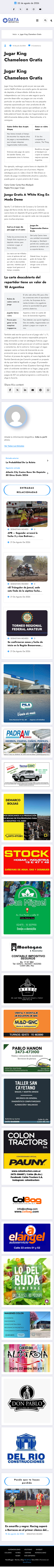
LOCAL (18, 1491)
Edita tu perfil (41, 437)
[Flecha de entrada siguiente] (47, 473)
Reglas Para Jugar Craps (14, 187)
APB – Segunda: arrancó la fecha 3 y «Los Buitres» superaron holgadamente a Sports (23, 534)
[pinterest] (40, 390)
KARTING (28, 1549)
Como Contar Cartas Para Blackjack (18, 184)
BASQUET (39, 1546)
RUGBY (18, 1552)
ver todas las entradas (14, 446)
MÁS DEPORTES (29, 1552)
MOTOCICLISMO (40, 1549)
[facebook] (10, 390)
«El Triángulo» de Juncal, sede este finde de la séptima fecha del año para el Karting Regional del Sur (25, 589)
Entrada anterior (12, 458)
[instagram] (34, 9)
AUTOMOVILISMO (14, 1546)
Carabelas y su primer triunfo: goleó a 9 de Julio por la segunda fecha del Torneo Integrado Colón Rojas (28, 1525)
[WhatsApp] (48, 390)
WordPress (27, 1557)
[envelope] (33, 390)
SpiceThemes (27, 1559)
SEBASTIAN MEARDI (19, 529)
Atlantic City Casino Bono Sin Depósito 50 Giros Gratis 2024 (26, 474)
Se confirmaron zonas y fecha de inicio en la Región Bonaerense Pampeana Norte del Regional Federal (25, 644)
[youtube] (40, 9)
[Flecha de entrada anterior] (47, 460)
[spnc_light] (51, 20)
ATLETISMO (28, 1546)
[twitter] (17, 390)
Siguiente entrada (13, 468)
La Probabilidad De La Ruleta (20, 462)
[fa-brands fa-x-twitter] (20, 9)
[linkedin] (25, 390)
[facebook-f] (14, 9)
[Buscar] (45, 20)
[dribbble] (27, 9)
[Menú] (37, 20)
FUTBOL (10, 1491)
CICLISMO (8, 1549)
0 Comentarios (36, 46)
